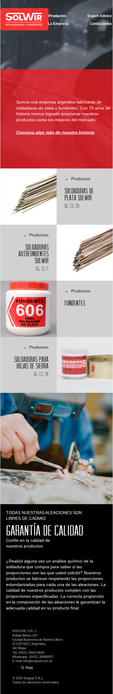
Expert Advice (99, 16)
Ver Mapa (19, 648)
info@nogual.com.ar (37, 661)
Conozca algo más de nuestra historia (55, 132)
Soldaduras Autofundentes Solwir (33, 253)
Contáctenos (101, 24)
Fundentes (74, 303)
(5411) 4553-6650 (31, 652)
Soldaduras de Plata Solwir (79, 194)
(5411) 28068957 (41, 657)
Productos (57, 16)
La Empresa (58, 24)
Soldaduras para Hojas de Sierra (31, 362)
